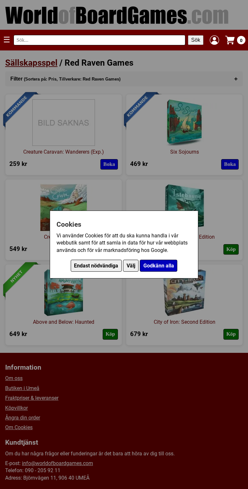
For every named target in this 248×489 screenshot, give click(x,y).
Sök (195, 40)
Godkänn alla (158, 266)
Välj (131, 266)
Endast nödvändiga (96, 266)
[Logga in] (214, 40)
